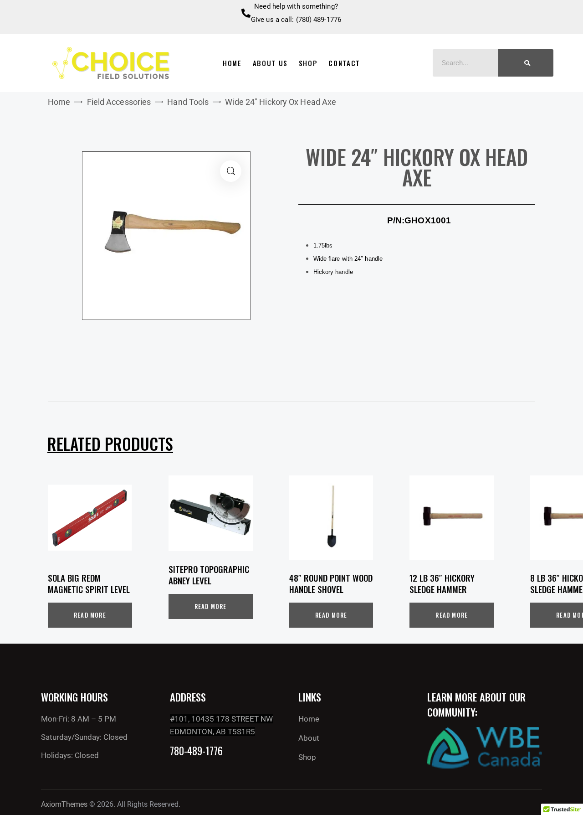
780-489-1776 (196, 751)
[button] (230, 171)
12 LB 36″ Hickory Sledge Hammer (442, 583)
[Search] (525, 63)
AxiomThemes (64, 804)
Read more (90, 614)
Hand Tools (188, 102)
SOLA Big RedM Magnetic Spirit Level (89, 583)
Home (59, 102)
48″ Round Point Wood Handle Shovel (331, 583)
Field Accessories (119, 102)
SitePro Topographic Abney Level (209, 574)
